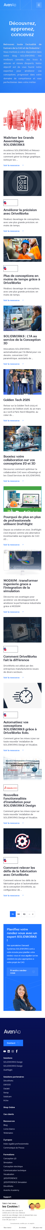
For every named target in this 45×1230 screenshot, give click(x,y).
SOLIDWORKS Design (12, 1062)
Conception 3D (9, 1158)
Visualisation (8, 1174)
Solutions (7, 1058)
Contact (11, 1043)
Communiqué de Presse (13, 1148)
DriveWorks (8, 1081)
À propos (7, 1140)
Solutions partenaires (13, 1077)
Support (7, 1197)
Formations (8, 1154)
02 (18, 914)
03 (24, 914)
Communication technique (14, 1170)
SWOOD (7, 1085)
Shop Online (9, 1107)
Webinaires (8, 1133)
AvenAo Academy (11, 1190)
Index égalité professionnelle (16, 1144)
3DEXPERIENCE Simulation (15, 1182)
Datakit (6, 1089)
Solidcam (7, 1096)
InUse (5, 1100)
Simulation (7, 1162)
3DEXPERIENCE (10, 1178)
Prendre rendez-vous (18, 971)
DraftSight (7, 1070)
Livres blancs (9, 1129)
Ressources (9, 1121)
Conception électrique (13, 1166)
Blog (5, 1125)
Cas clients (8, 1114)
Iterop (6, 1093)
